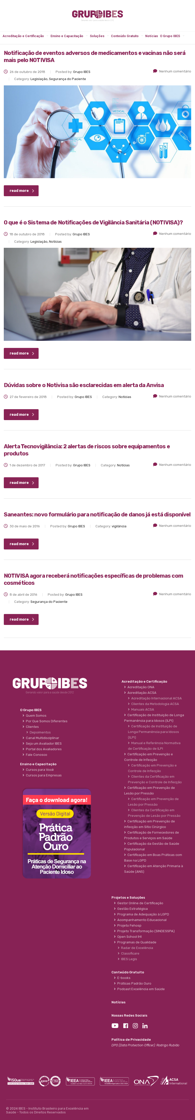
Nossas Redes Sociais (129, 1015)
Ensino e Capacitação (67, 36)
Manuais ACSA (142, 709)
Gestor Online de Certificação (139, 903)
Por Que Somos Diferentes (46, 721)
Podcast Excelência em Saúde (140, 989)
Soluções (97, 36)
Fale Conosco (35, 755)
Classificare (129, 953)
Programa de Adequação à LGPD (142, 914)
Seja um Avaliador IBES (43, 743)
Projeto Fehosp (128, 925)
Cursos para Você (39, 770)
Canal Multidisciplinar (41, 738)
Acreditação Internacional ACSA (156, 698)
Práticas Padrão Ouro (133, 983)
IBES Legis (128, 959)
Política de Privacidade (131, 1039)
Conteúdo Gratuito (125, 36)
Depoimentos (39, 732)
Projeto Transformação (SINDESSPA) (145, 931)
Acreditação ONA (140, 687)
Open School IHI (129, 937)
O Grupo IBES (170, 36)
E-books (123, 978)
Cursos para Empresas (43, 775)
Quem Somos (35, 715)
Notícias (151, 36)
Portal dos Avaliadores (43, 749)
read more (19, 191)
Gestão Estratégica (132, 909)
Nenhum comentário (175, 71)
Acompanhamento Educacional (141, 920)
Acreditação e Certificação (23, 36)
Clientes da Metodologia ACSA (154, 704)
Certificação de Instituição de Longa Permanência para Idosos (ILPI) (153, 731)
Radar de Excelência (136, 948)
